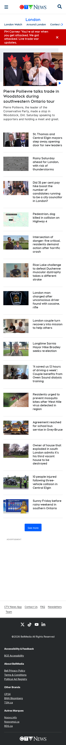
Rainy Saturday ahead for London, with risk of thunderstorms (46, 164)
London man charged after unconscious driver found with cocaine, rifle (46, 300)
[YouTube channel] (36, 624)
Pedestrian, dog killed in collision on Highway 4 (46, 217)
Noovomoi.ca (11, 721)
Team (9, 611)
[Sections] (6, 7)
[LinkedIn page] (44, 624)
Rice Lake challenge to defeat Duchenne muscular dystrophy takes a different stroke (47, 272)
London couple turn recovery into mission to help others (47, 324)
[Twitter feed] (22, 624)
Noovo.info (10, 717)
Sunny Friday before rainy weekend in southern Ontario (47, 504)
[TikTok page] (29, 624)
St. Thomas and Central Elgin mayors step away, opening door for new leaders (47, 140)
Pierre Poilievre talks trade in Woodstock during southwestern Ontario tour (31, 96)
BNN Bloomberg (13, 698)
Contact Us (31, 606)
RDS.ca (8, 725)
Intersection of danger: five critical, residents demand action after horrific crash (46, 244)
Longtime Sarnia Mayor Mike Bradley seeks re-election (46, 347)
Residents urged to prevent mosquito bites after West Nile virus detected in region (47, 402)
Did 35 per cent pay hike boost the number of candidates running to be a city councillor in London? (47, 192)
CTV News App (13, 606)
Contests (55, 24)
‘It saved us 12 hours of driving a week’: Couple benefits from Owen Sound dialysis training (47, 374)
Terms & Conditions (15, 674)
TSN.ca (8, 702)
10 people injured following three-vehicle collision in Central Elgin (45, 482)
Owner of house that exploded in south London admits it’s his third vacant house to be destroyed (47, 454)
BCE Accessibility (14, 655)
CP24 (7, 693)
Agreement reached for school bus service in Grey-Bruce (48, 426)
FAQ (42, 606)
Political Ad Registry (15, 679)
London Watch (13, 24)
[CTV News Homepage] (33, 7)
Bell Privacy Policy (14, 670)
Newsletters (55, 606)
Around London (36, 24)
